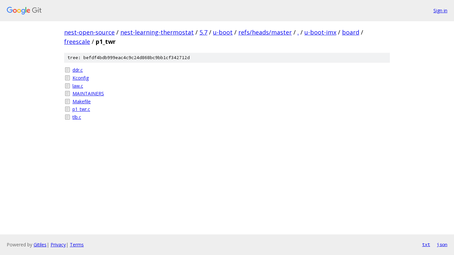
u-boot (223, 32)
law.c (77, 86)
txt (426, 244)
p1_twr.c (81, 109)
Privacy (58, 244)
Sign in (440, 10)
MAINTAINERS (88, 93)
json (442, 244)
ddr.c (77, 70)
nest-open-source (89, 32)
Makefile (81, 101)
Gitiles (40, 244)
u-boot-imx (320, 32)
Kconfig (80, 78)
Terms (77, 244)
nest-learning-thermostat (157, 32)
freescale (77, 41)
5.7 (203, 32)
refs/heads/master (265, 32)
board (350, 32)
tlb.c (76, 117)
